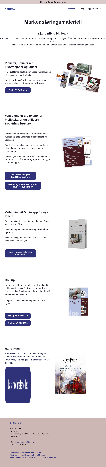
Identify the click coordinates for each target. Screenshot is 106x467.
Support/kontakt (94, 9)
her (46, 2)
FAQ (82, 9)
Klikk (42, 2)
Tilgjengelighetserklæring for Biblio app (25, 452)
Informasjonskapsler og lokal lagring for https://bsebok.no (33, 457)
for (49, 2)
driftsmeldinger (58, 2)
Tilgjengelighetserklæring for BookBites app (27, 455)
